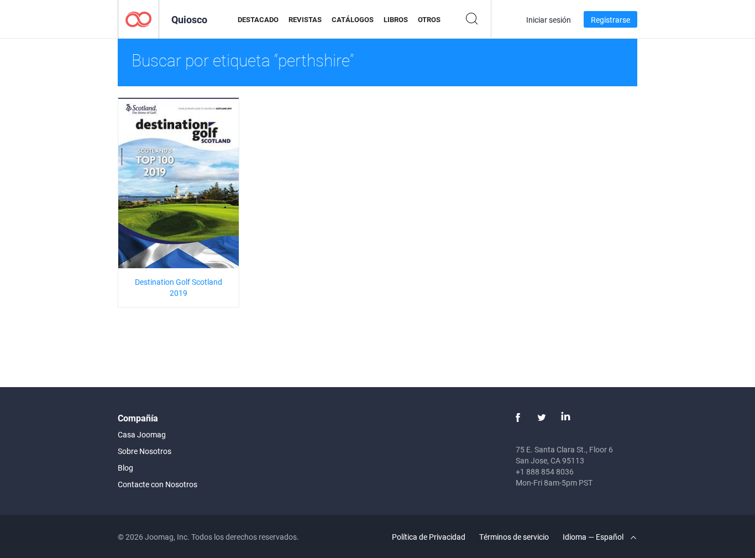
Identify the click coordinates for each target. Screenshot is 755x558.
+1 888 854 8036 (545, 471)
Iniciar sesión (548, 19)
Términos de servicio (514, 536)
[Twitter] (542, 417)
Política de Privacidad (428, 536)
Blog (125, 467)
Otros (429, 19)
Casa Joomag (142, 434)
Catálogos (353, 19)
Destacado (258, 19)
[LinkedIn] (565, 417)
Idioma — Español (594, 536)
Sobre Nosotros (144, 451)
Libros (396, 19)
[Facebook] (518, 417)
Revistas (305, 19)
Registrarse (610, 19)
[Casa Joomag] (138, 18)
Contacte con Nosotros (157, 484)
